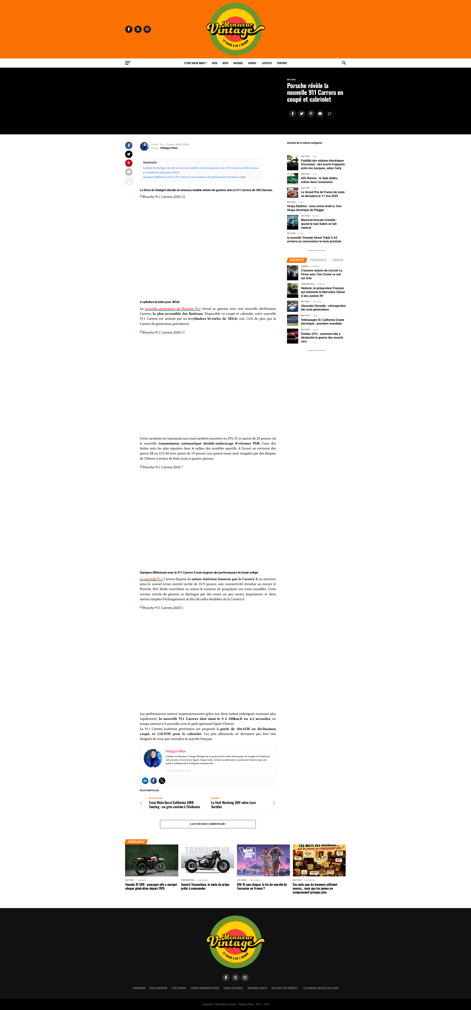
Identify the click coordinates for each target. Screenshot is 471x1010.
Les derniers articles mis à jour (320, 988)
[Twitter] (162, 780)
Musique (238, 63)
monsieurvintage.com (178, 770)
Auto (214, 63)
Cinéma (252, 63)
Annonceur (139, 988)
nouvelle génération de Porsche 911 (173, 309)
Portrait (282, 63)
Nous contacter (158, 988)
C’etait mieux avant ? (195, 63)
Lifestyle (267, 63)
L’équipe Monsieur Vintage (205, 988)
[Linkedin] (145, 780)
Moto (225, 63)
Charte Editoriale (233, 988)
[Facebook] (153, 780)
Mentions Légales (257, 988)
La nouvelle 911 (151, 579)
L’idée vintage (178, 988)
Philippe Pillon (169, 148)
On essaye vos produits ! (285, 988)
